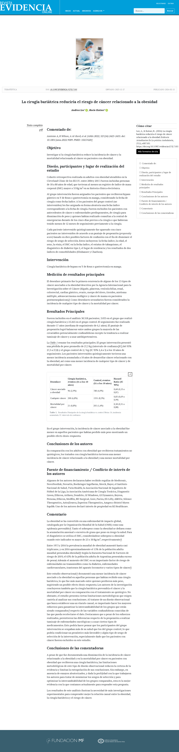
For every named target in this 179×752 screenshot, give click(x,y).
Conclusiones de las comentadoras (158, 213)
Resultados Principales (152, 192)
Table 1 (54, 342)
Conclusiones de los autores (155, 196)
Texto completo (35, 125)
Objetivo (145, 168)
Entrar (171, 3)
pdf (41, 129)
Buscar (170, 10)
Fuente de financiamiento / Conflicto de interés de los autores (155, 202)
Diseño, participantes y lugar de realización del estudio (155, 174)
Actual (76, 11)
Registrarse (161, 3)
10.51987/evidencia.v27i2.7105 (63, 89)
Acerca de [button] (98, 11)
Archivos (86, 11)
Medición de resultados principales (151, 186)
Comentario (147, 208)
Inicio (68, 11)
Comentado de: (149, 163)
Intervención (148, 180)
